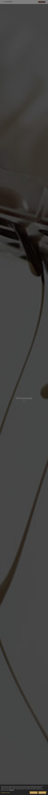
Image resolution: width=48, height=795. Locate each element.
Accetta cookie (33, 792)
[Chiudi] (46, 786)
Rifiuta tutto (42, 792)
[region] (24, 790)
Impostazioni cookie (5, 792)
